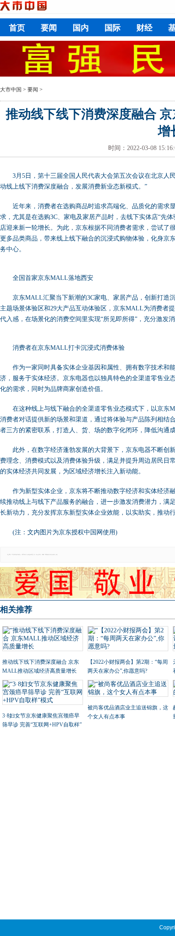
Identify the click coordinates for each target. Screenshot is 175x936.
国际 (113, 27)
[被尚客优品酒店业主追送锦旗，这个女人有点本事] (128, 689)
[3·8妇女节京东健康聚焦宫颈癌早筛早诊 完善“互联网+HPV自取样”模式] (42, 693)
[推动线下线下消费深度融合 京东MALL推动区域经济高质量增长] (42, 639)
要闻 (49, 27)
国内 (81, 27)
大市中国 (11, 89)
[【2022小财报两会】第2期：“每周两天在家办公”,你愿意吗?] (128, 639)
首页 (17, 27)
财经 (144, 27)
